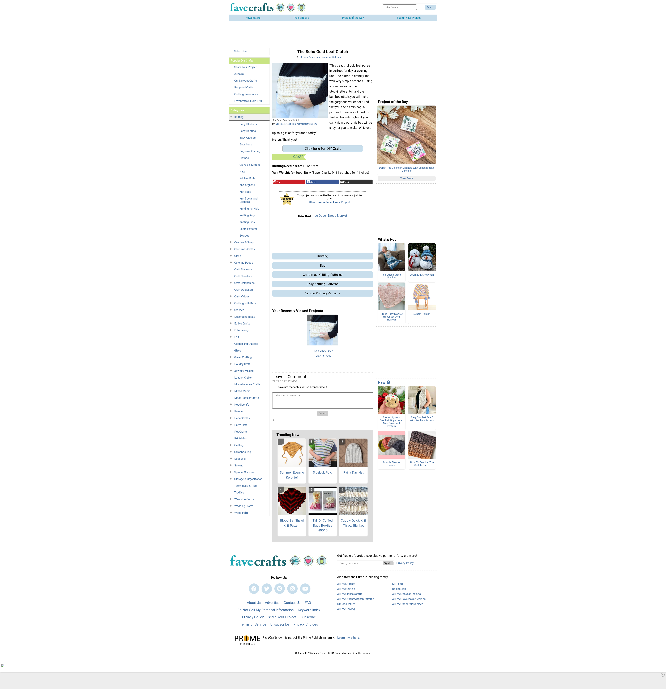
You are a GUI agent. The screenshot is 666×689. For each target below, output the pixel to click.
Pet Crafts (240, 431)
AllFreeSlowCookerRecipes (409, 599)
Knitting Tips (247, 222)
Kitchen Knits (247, 178)
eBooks (239, 74)
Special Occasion (244, 472)
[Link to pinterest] (279, 588)
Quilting (239, 445)
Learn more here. (348, 637)
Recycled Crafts (244, 87)
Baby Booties (248, 131)
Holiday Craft (242, 364)
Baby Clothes (248, 137)
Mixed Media (242, 391)
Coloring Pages (243, 262)
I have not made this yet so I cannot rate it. (302, 387)
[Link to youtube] (305, 588)
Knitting (239, 117)
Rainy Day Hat (353, 472)
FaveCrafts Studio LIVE (248, 101)
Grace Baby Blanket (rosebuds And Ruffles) (392, 317)
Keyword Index (309, 610)
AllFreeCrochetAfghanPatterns (355, 599)
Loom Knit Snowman (422, 275)
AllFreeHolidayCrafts (349, 594)
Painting (239, 411)
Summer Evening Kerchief (292, 474)
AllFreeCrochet (346, 584)
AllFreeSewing (346, 609)
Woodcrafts (241, 512)
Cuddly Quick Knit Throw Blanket (353, 522)
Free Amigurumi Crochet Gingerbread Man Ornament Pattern (391, 422)
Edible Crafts (242, 323)
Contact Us (292, 603)
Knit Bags (245, 191)
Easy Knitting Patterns (323, 284)
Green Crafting (243, 357)
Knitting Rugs (248, 215)
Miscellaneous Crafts (247, 384)
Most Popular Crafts (246, 398)
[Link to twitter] (267, 588)
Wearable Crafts (244, 499)
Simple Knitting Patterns (322, 293)
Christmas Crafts (244, 249)
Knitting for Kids (249, 208)
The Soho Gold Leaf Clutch (322, 353)
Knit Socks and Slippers (249, 200)
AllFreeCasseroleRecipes (407, 604)
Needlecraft (241, 404)
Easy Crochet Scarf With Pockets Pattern (422, 419)
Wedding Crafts (243, 506)
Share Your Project (245, 67)
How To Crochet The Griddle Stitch (422, 464)
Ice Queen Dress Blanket (330, 215)
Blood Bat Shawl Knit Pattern (292, 522)
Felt (236, 337)
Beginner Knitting (250, 151)
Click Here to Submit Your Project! (330, 202)
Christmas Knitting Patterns (323, 275)
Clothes (244, 158)
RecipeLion (399, 589)
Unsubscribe (279, 624)
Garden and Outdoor (246, 343)
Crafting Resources (246, 94)
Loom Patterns (249, 229)
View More (406, 178)
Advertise (272, 603)
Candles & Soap (244, 242)
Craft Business (243, 269)
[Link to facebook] (254, 588)
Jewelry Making (244, 370)
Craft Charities (243, 276)
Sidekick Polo (322, 472)
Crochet (239, 310)
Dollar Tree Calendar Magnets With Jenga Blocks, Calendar (406, 169)
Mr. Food (397, 584)
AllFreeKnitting (346, 589)
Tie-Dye (239, 492)
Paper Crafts (242, 418)
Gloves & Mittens (250, 164)
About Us (254, 603)
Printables (240, 438)
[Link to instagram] (292, 588)
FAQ (308, 603)
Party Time (240, 425)
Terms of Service (253, 624)
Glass (237, 350)
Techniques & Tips (245, 485)
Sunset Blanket (421, 314)
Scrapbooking (242, 452)
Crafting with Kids (245, 303)
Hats (242, 171)
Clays (237, 256)
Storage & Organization (248, 479)
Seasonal (240, 458)
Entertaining (241, 330)
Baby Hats (246, 144)
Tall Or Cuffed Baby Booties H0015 (323, 525)
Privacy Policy (253, 617)
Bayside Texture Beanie (391, 464)
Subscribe (240, 51)
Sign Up (388, 563)
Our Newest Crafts (245, 80)
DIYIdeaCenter (346, 604)
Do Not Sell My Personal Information (265, 610)
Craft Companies (244, 283)
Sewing (238, 465)
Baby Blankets (248, 124)
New (381, 382)
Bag (323, 265)
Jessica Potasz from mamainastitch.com (321, 57)
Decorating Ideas (244, 316)
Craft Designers (244, 289)
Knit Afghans (247, 185)
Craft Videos (242, 296)
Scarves (244, 235)
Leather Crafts (243, 377)
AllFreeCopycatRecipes (406, 594)
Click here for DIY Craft (323, 148)
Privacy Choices (305, 624)
